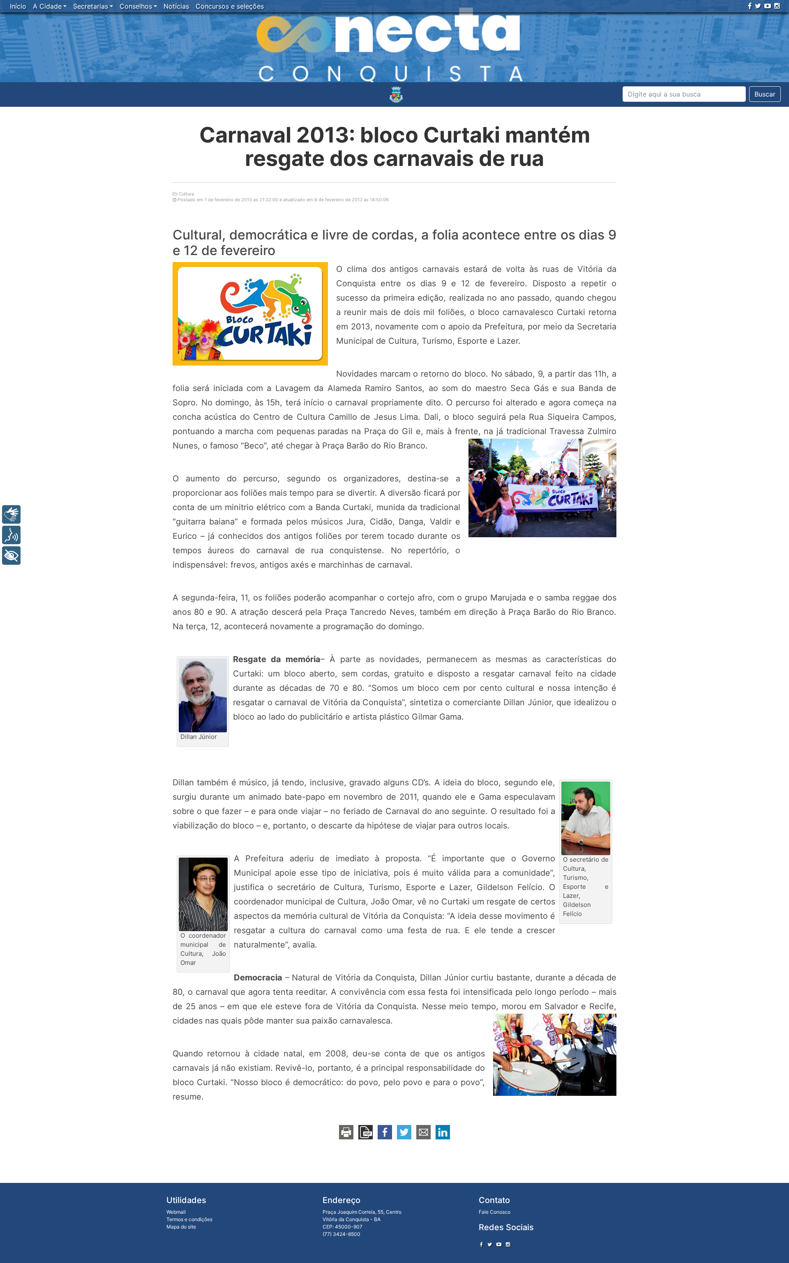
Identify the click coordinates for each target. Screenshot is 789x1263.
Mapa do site (181, 1227)
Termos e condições (189, 1219)
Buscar (764, 94)
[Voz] (11, 535)
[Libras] (11, 514)
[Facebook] (750, 6)
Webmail (176, 1212)
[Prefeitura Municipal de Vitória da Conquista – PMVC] (396, 94)
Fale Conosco (494, 1212)
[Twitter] (758, 6)
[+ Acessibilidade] (11, 555)
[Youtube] (767, 6)
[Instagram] (777, 6)
